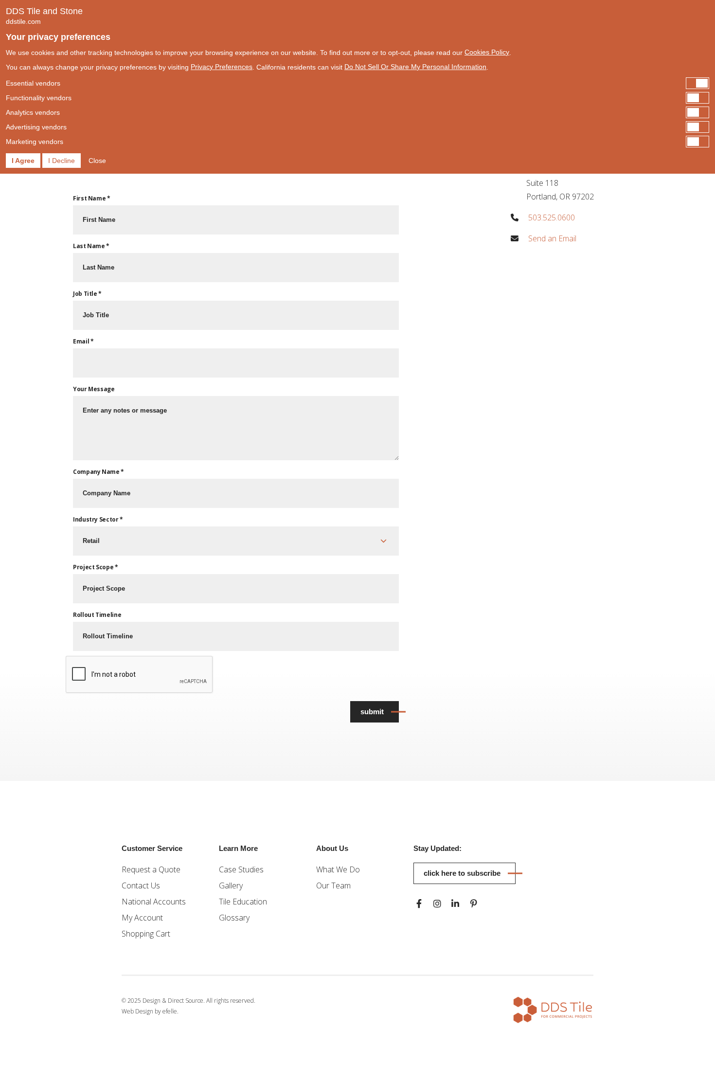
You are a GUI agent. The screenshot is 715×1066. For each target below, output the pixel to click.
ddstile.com (23, 21)
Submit (372, 711)
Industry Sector (98, 519)
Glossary (234, 917)
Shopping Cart (146, 933)
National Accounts (154, 901)
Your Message (94, 389)
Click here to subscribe (462, 873)
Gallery (231, 885)
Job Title (87, 293)
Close (97, 160)
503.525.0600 (551, 217)
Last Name (91, 246)
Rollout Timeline (97, 615)
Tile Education (243, 901)
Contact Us (141, 885)
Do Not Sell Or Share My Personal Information (415, 67)
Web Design (137, 1011)
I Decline (61, 160)
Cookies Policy (487, 52)
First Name (91, 198)
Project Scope (95, 567)
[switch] (357, 83)
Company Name (98, 472)
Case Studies (241, 869)
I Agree (23, 160)
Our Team (333, 885)
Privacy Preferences (221, 67)
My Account (142, 917)
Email (83, 341)
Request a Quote (151, 869)
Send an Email (552, 238)
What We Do (338, 869)
